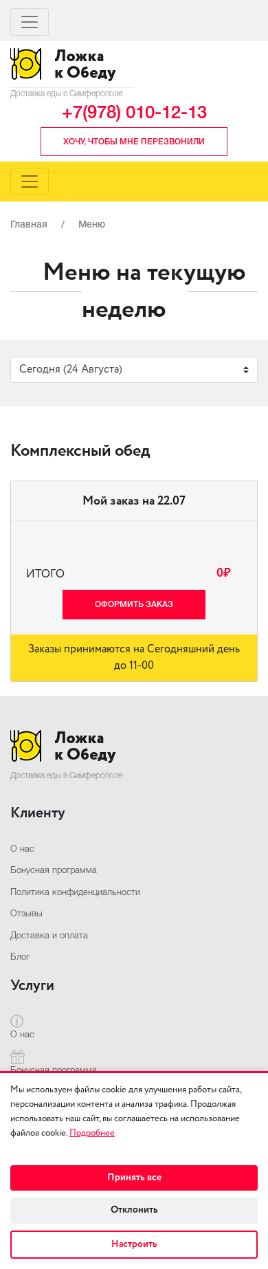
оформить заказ (134, 604)
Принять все (134, 1177)
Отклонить (134, 1210)
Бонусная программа (53, 870)
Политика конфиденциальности (75, 892)
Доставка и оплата (49, 936)
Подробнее (92, 1133)
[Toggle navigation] (29, 22)
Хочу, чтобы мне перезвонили (134, 142)
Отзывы (26, 914)
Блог (20, 957)
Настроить (134, 1244)
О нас (22, 849)
